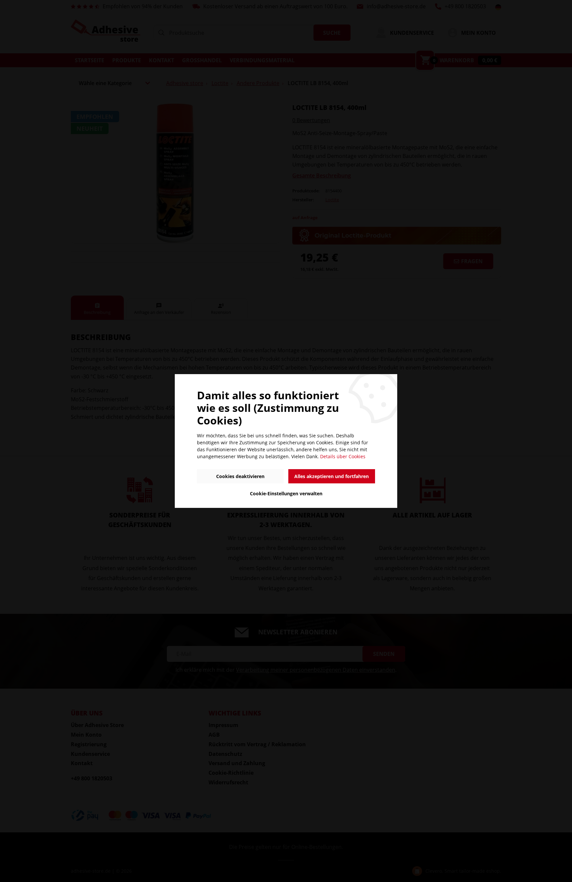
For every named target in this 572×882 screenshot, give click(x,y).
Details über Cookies (342, 456)
